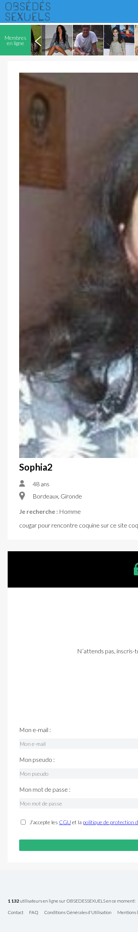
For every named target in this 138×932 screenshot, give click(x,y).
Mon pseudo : (37, 760)
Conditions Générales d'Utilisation (78, 912)
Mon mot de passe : (45, 789)
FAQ (33, 912)
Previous (38, 40)
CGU (65, 822)
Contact (15, 912)
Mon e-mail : (35, 730)
